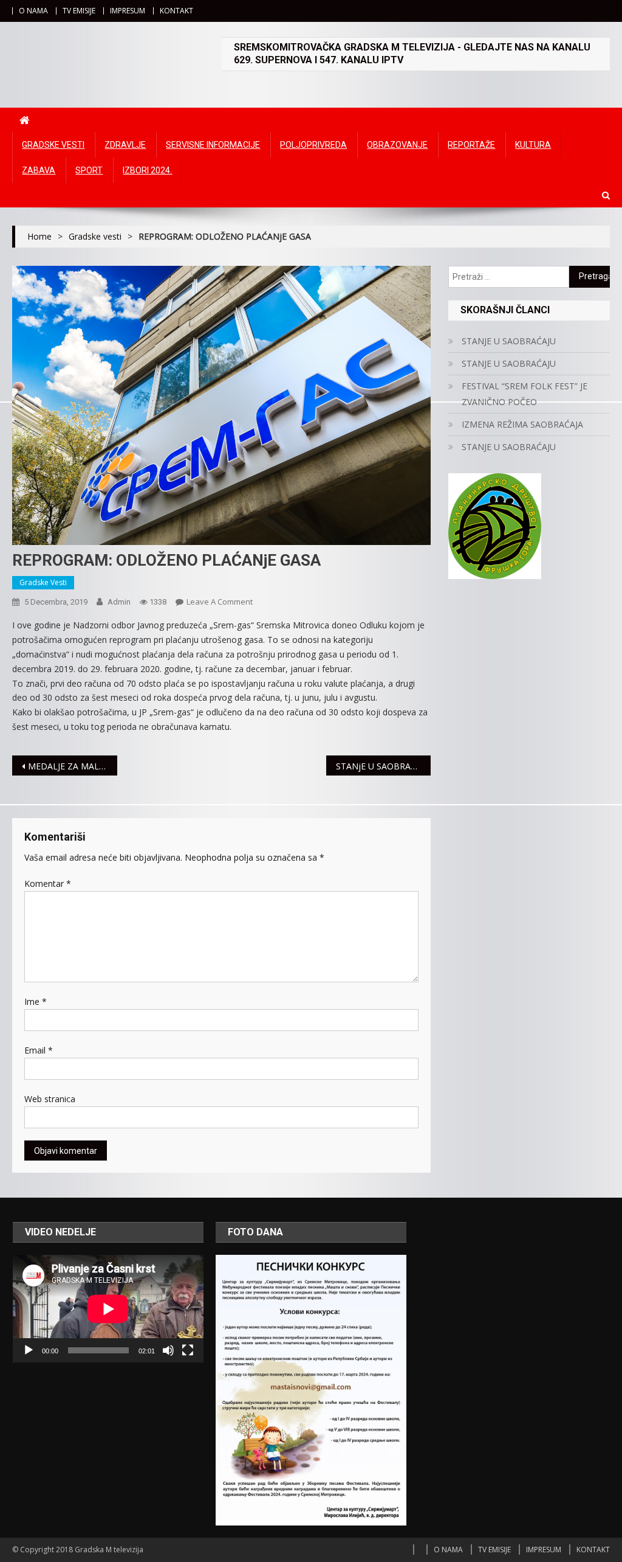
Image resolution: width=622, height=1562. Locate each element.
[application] (108, 1308)
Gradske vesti (53, 145)
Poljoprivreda (313, 145)
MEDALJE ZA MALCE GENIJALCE (72, 766)
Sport (89, 170)
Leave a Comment (219, 601)
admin (119, 601)
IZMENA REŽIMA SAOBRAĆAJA (522, 424)
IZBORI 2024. (147, 170)
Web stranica (49, 1099)
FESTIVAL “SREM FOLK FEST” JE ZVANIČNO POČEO (524, 394)
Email (38, 1050)
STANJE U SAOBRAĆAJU (509, 341)
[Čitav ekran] (188, 1350)
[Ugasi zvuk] (168, 1350)
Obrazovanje (397, 145)
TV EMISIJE (79, 10)
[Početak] (28, 1350)
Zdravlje (125, 145)
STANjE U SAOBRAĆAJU (383, 766)
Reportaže (471, 145)
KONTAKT (176, 10)
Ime (35, 1001)
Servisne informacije (213, 145)
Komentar (47, 883)
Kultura (533, 145)
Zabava (38, 170)
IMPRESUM (127, 10)
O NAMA (33, 10)
